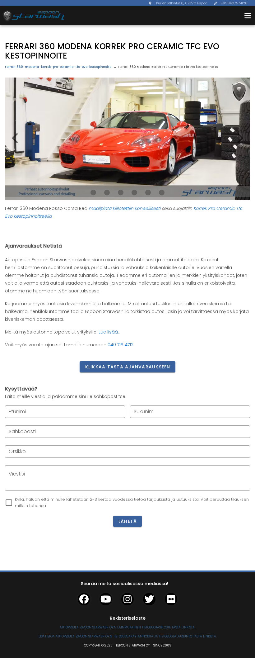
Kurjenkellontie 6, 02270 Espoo (181, 3)
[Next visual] (239, 138)
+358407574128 (234, 3)
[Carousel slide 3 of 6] (120, 192)
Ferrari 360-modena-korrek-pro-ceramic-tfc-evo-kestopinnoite (58, 66)
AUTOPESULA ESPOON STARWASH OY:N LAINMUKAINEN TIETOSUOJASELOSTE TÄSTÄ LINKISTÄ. (127, 627)
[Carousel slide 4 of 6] (134, 192)
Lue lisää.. (109, 332)
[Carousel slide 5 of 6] (148, 192)
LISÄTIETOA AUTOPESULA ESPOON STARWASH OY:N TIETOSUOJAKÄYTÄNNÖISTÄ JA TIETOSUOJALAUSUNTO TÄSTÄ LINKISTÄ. (128, 636)
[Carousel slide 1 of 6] (93, 192)
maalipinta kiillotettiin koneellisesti (125, 208)
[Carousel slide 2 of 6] (107, 192)
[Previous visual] (15, 138)
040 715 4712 (120, 345)
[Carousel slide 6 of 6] (161, 192)
